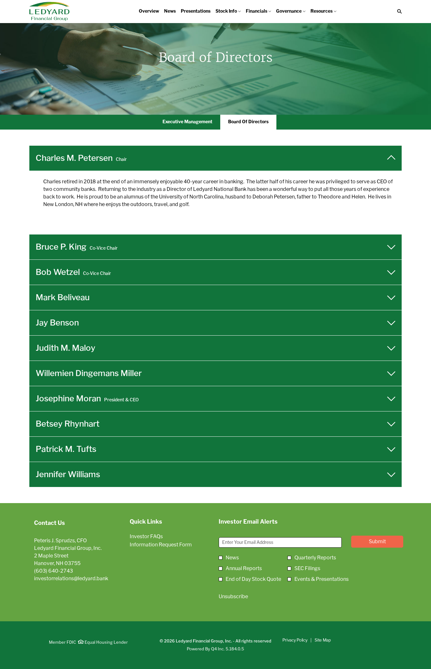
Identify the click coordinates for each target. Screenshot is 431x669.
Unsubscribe (233, 596)
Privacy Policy (295, 640)
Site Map (323, 640)
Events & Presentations (321, 579)
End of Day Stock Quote (253, 579)
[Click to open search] (398, 11)
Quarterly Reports (315, 558)
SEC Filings (307, 568)
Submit (377, 541)
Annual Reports (244, 568)
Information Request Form (168, 544)
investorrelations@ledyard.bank (71, 578)
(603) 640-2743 (53, 571)
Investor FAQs (155, 536)
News (232, 558)
